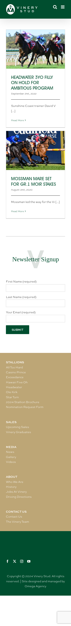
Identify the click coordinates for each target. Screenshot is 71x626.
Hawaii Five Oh (17, 382)
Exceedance (14, 377)
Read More (17, 120)
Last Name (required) (21, 297)
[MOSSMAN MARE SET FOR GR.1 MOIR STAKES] (35, 150)
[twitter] (14, 561)
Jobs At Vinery (16, 492)
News (10, 452)
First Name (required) (21, 281)
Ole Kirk (11, 392)
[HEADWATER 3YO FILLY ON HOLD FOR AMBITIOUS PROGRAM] (35, 49)
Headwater (14, 387)
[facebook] (7, 561)
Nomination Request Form (24, 407)
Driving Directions (19, 497)
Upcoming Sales (17, 427)
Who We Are (14, 482)
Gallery (11, 457)
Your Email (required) (21, 312)
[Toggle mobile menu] (63, 7)
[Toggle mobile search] (55, 7)
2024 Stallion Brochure (22, 402)
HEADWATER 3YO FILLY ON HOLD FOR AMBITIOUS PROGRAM (32, 83)
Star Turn (12, 397)
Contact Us (14, 517)
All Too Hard (14, 367)
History (11, 487)
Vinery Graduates (18, 432)
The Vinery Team (17, 522)
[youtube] (28, 561)
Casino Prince (16, 372)
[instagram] (21, 561)
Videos (11, 462)
